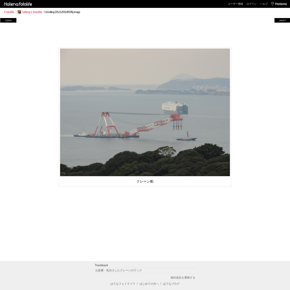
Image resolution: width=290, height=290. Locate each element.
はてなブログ (171, 283)
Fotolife (9, 12)
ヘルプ (264, 3)
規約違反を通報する (182, 277)
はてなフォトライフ (122, 283)
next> (282, 20)
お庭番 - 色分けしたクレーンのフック (118, 270)
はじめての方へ (149, 283)
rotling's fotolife (32, 12)
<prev (8, 20)
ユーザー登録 (235, 3)
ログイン (251, 3)
